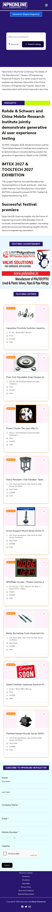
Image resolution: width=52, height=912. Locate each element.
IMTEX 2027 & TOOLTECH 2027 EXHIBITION (17, 169)
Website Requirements (26, 894)
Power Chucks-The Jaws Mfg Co (22, 428)
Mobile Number (10, 832)
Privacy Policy (26, 887)
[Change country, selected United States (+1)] (6, 838)
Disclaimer (26, 880)
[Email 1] (30, 907)
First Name (6, 781)
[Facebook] (22, 907)
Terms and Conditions (26, 891)
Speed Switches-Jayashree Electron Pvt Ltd (27, 684)
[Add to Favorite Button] (44, 309)
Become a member (26, 873)
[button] (26, 14)
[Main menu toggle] (46, 5)
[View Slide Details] (26, 267)
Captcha (6, 846)
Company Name (10, 804)
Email (5, 818)
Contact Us (26, 876)
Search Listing (34, 44)
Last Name (6, 792)
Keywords (15, 44)
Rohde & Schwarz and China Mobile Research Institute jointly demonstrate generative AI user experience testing (24, 124)
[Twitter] (26, 907)
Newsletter (26, 883)
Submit (7, 865)
